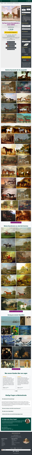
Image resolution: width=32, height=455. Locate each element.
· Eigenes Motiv (13, 439)
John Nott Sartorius (11, 27)
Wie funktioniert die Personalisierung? (8, 398)
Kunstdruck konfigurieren (11, 32)
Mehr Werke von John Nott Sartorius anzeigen (16, 311)
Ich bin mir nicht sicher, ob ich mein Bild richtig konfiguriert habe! (12, 414)
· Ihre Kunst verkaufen (14, 440)
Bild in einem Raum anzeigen (11, 47)
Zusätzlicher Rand (24, 11)
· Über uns (2, 445)
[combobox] (26, 12)
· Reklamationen (3, 444)
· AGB (2, 441)
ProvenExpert (7, 387)
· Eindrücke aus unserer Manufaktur (16, 442)
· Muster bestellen (14, 444)
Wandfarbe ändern (11, 45)
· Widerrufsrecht (3, 443)
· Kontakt (2, 439)
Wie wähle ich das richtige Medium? (7, 411)
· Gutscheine (13, 443)
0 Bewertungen (12, 49)
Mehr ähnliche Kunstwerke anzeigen (16, 222)
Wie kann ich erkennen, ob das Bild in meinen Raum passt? (11, 408)
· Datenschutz (3, 442)
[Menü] (1, 1)
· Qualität (13, 441)
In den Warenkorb (26, 57)
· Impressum (2, 440)
